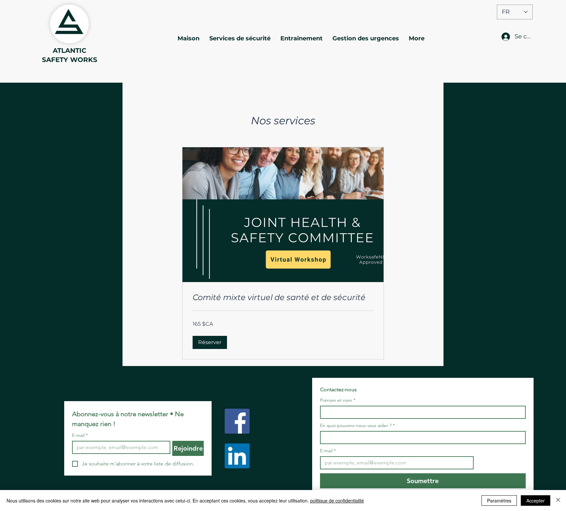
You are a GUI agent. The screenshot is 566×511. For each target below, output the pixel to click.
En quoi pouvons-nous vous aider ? (357, 425)
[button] (210, 342)
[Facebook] (237, 421)
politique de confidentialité (337, 500)
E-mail (80, 435)
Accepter (535, 500)
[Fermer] (558, 500)
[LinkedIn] (237, 455)
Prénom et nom (337, 400)
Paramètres (499, 500)
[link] (283, 297)
